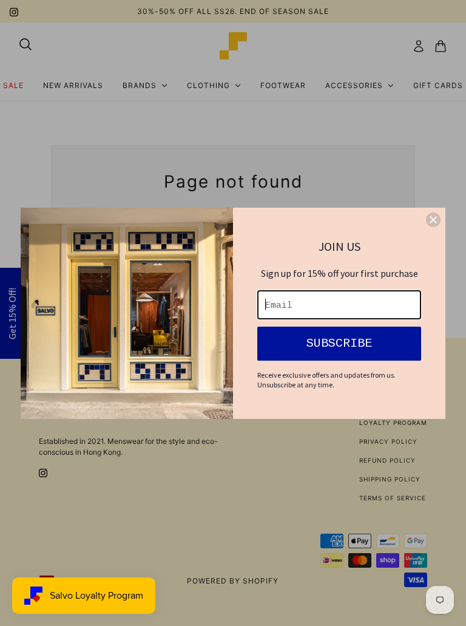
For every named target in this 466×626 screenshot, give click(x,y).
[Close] (433, 220)
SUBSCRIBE (339, 343)
